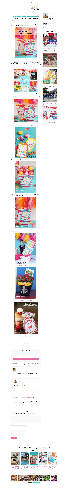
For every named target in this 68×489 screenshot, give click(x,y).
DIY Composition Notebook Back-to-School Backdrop (34, 467)
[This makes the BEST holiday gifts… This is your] (21, 478)
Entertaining (49, 86)
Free (15, 12)
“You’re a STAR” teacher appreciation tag (22, 194)
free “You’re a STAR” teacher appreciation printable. (29, 125)
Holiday (48, 50)
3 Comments (26, 343)
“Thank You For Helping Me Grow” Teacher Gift (26, 300)
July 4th (50, 50)
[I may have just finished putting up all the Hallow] (34, 478)
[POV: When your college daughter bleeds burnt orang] (14, 478)
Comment (13, 415)
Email (12, 429)
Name (12, 424)
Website (12, 433)
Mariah (19, 380)
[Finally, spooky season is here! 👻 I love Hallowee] (54, 478)
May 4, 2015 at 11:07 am (19, 369)
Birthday (46, 68)
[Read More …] (45, 24)
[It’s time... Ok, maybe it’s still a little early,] (27, 478)
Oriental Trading (53, 50)
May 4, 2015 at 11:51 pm (20, 381)
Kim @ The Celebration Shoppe (23, 368)
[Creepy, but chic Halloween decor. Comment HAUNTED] (40, 478)
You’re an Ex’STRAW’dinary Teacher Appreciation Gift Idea (26, 265)
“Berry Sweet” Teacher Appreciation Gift (26, 336)
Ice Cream (44, 124)
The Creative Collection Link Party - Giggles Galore (22, 397)
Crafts (45, 86)
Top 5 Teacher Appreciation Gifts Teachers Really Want (31, 59)
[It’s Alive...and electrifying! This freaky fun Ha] (47, 478)
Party (48, 68)
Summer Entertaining (51, 68)
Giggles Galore (34, 6)
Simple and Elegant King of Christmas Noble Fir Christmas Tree (15, 468)
